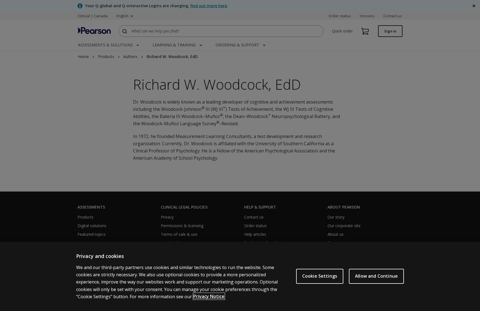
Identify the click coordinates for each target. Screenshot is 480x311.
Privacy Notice (208, 296)
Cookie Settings (319, 276)
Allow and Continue (376, 276)
